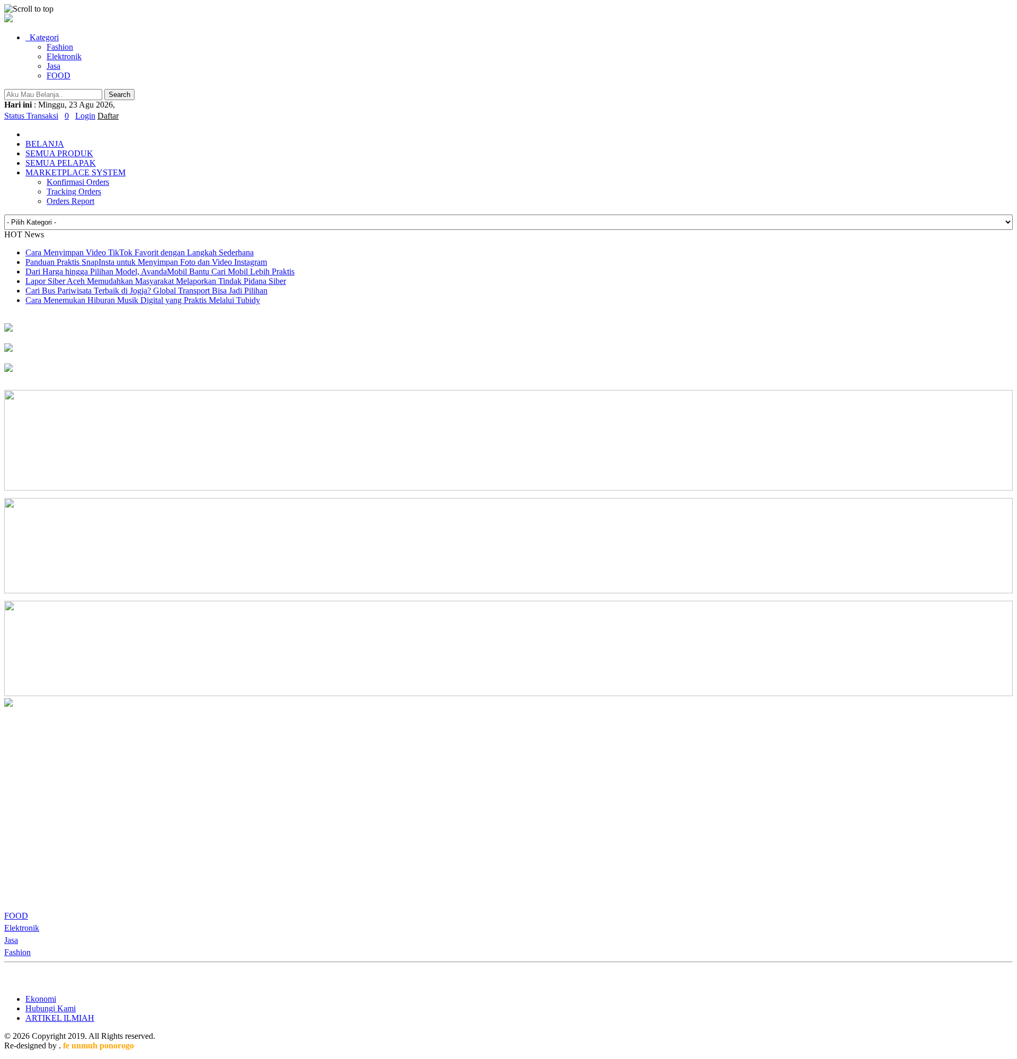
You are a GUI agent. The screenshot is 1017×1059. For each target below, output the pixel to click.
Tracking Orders (74, 191)
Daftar (108, 115)
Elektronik (64, 56)
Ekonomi (40, 998)
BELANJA (44, 143)
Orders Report (70, 201)
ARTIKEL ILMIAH (59, 1017)
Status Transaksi (31, 115)
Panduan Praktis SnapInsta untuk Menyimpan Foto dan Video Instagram (146, 261)
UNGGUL (22, 358)
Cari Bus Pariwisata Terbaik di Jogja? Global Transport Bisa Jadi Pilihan (146, 290)
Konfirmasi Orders (78, 181)
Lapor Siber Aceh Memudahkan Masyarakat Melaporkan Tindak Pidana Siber (155, 281)
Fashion (60, 46)
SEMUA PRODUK (59, 153)
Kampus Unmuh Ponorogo (49, 338)
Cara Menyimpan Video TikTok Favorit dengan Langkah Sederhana (139, 252)
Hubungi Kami (50, 1008)
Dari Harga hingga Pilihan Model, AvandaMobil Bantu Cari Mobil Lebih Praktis (160, 271)
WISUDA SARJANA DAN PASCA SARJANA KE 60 (99, 378)
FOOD (58, 75)
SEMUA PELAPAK (60, 162)
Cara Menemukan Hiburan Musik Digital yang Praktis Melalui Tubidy (142, 300)
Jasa (53, 65)
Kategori (42, 37)
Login (85, 115)
